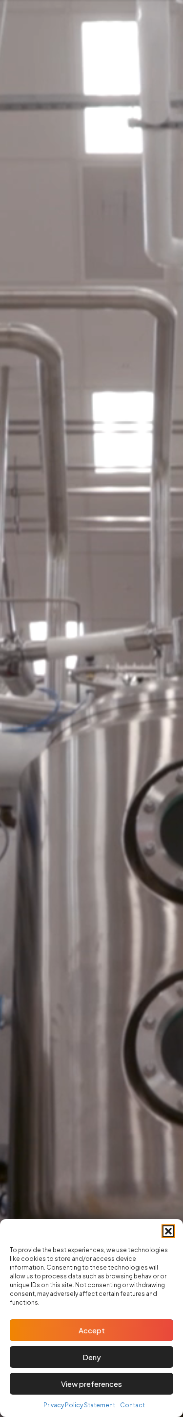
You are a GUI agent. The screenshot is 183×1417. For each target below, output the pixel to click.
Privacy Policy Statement (79, 1405)
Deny (91, 1357)
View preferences (91, 1383)
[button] (168, 1231)
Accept (92, 1330)
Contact (132, 1405)
